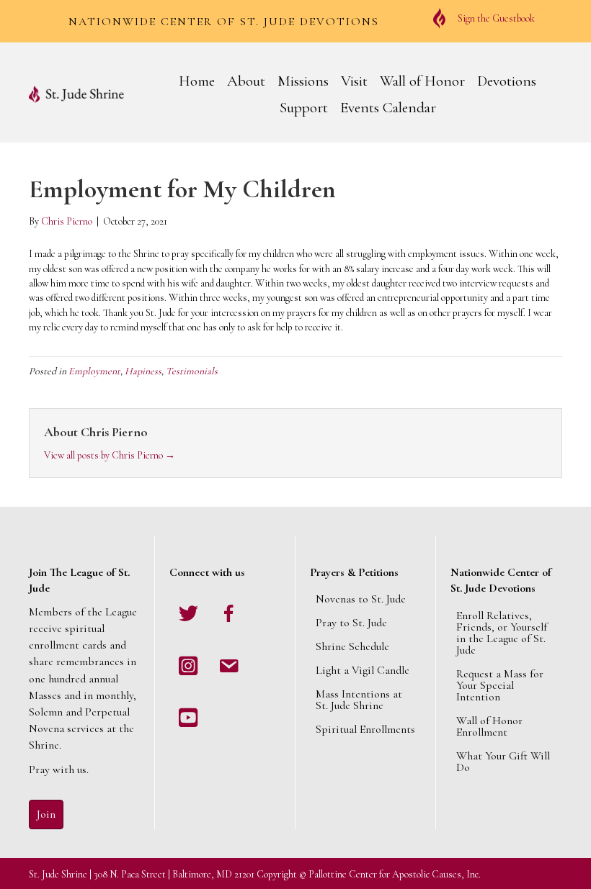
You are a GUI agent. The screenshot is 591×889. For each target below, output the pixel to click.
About (246, 81)
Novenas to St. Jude (361, 599)
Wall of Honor (422, 81)
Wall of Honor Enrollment (489, 726)
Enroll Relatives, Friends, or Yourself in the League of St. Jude (501, 632)
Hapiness (143, 371)
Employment (94, 371)
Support (304, 108)
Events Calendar (388, 108)
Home (197, 81)
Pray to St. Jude (351, 622)
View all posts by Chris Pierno (109, 455)
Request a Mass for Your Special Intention (499, 685)
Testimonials (192, 371)
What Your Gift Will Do (503, 762)
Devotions (506, 81)
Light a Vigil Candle (362, 670)
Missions (303, 81)
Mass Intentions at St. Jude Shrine (359, 700)
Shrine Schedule (352, 646)
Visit (354, 81)
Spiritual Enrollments (365, 729)
